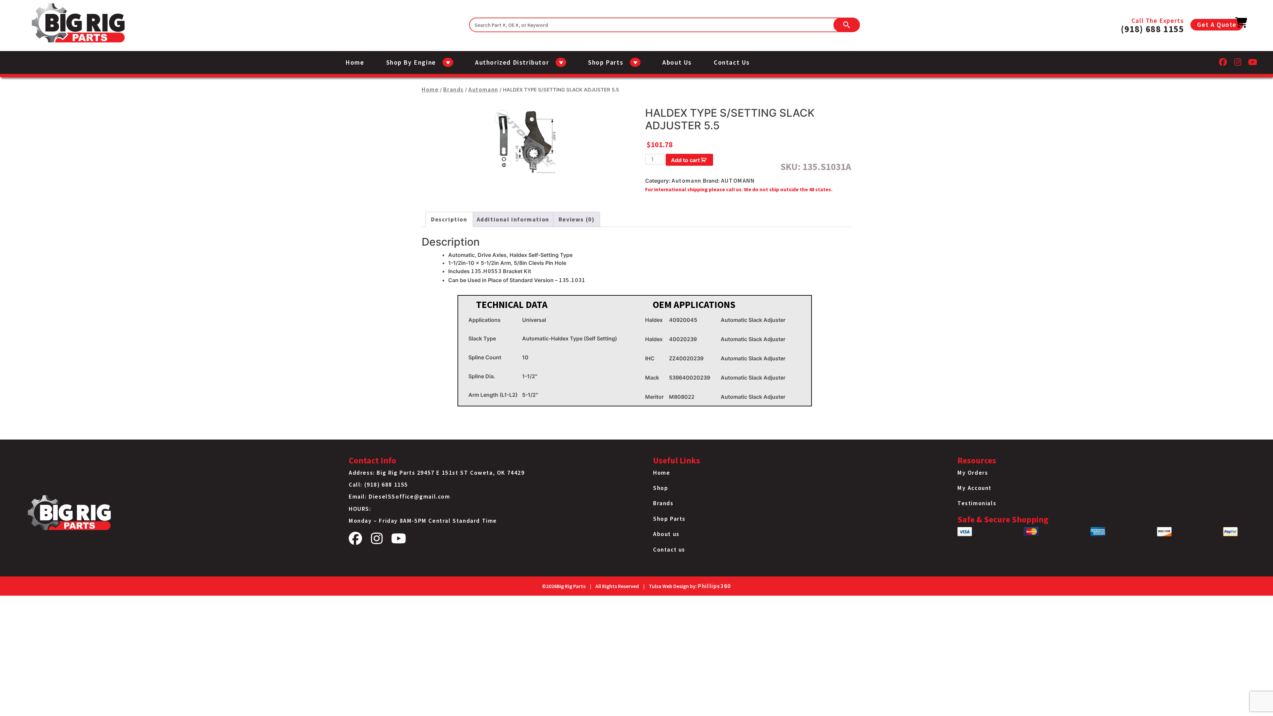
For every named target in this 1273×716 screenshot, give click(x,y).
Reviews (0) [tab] (577, 219)
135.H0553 (486, 271)
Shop (660, 488)
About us (677, 62)
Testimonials (976, 503)
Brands (453, 89)
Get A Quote (1217, 25)
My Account (974, 488)
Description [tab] (449, 219)
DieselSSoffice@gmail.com (409, 496)
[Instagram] (1238, 64)
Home (354, 62)
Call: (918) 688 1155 (378, 484)
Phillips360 (714, 586)
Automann (483, 89)
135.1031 (572, 280)
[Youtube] (1253, 64)
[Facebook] (1223, 64)
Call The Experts (1152, 25)
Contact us (732, 62)
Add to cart (685, 160)
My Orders (972, 472)
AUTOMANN (738, 180)
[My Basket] (1241, 24)
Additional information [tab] (513, 219)
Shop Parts (669, 518)
